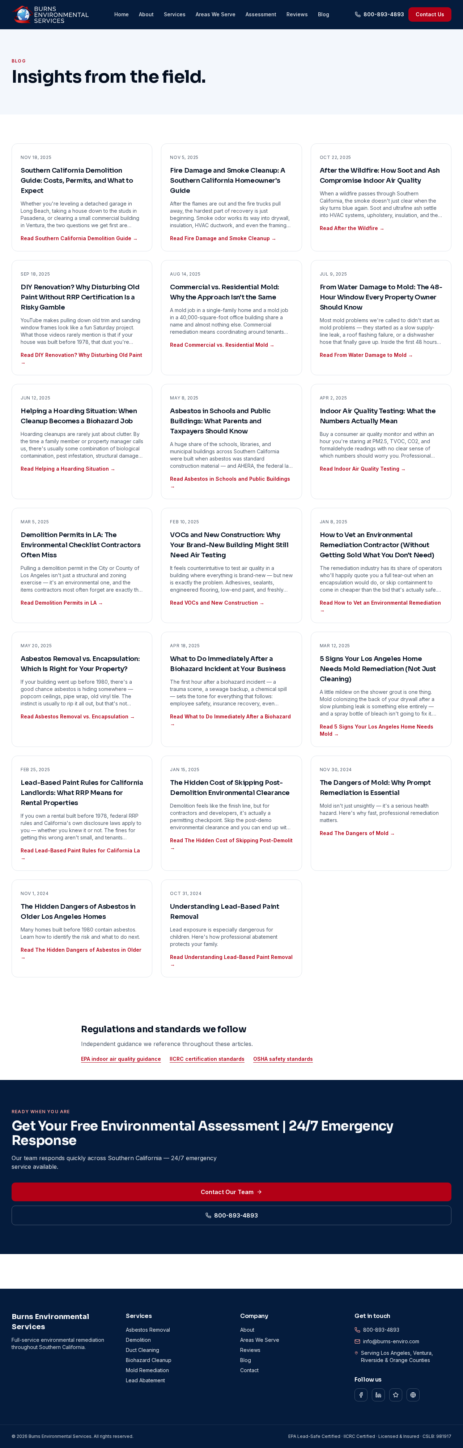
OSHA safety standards (283, 1059)
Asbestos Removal (148, 1330)
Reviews (297, 14)
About (146, 14)
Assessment (261, 14)
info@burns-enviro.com (391, 1341)
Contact (249, 1370)
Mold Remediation (147, 1370)
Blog (323, 14)
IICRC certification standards (207, 1059)
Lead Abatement (145, 1380)
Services (175, 14)
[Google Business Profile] (413, 1394)
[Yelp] (395, 1394)
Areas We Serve (215, 14)
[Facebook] (361, 1394)
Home (121, 14)
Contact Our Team (227, 1192)
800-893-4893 (384, 14)
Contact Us (430, 14)
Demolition (138, 1340)
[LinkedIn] (378, 1394)
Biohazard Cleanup (148, 1360)
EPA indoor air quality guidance (121, 1059)
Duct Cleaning (142, 1350)
